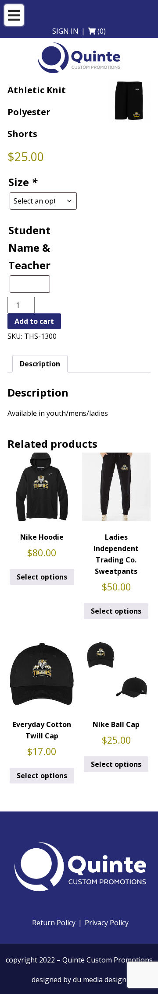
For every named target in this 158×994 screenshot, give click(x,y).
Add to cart (34, 321)
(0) (101, 31)
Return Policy (53, 923)
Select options (42, 577)
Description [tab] (40, 364)
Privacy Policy (107, 923)
